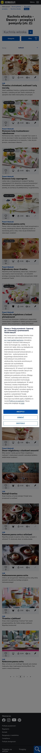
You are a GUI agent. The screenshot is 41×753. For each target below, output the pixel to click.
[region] (20, 376)
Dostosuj (20, 423)
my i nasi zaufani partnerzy (14, 340)
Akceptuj (20, 412)
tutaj (22, 403)
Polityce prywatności (16, 401)
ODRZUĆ (20, 418)
